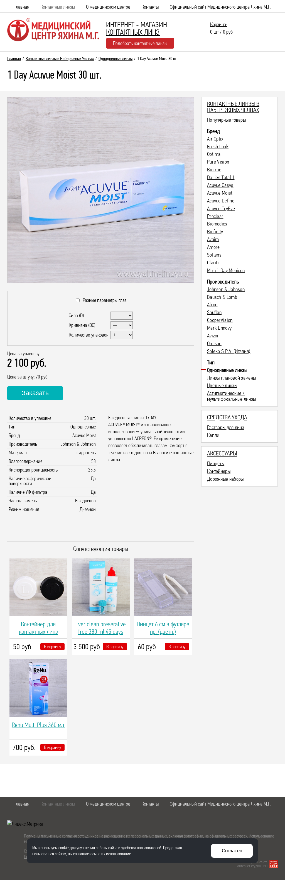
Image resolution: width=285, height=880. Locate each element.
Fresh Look (218, 146)
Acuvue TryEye (221, 208)
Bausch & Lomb (222, 297)
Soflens (214, 255)
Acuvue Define (220, 201)
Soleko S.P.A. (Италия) (228, 351)
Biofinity (215, 231)
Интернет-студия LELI (252, 866)
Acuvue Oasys (220, 185)
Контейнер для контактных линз (38, 627)
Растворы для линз (225, 427)
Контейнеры (218, 471)
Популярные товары (226, 120)
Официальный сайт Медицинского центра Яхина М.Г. (220, 7)
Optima (214, 154)
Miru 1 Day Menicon (226, 270)
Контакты (150, 7)
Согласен (232, 850)
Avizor (213, 336)
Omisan (214, 343)
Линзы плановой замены (231, 378)
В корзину (52, 646)
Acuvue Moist (220, 193)
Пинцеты (215, 463)
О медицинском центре (108, 7)
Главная (21, 7)
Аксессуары (222, 453)
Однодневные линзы (115, 58)
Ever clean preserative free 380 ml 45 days (100, 627)
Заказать (35, 393)
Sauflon (214, 312)
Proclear (215, 216)
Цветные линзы (222, 385)
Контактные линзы (57, 7)
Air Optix (215, 139)
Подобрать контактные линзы (140, 43)
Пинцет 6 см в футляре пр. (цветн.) (163, 627)
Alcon (212, 304)
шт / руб (221, 28)
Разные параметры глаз (103, 300)
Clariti (213, 262)
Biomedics (217, 224)
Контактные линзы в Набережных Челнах (60, 58)
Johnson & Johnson (226, 289)
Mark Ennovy (219, 328)
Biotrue (214, 169)
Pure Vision (218, 162)
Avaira (213, 239)
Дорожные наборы (225, 479)
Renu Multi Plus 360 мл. (38, 724)
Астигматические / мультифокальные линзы (231, 396)
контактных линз (136, 28)
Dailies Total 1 (221, 177)
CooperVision (220, 320)
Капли (213, 435)
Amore (213, 247)
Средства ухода (227, 417)
